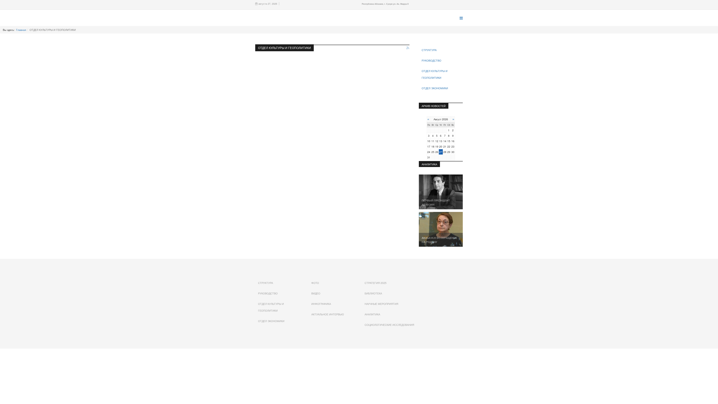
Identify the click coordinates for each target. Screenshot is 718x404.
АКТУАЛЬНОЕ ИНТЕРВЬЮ (327, 314)
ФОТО (315, 283)
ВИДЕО (315, 293)
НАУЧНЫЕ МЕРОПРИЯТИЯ (381, 304)
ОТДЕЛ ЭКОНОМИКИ (435, 88)
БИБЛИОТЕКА (373, 293)
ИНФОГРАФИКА (321, 304)
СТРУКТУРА (429, 50)
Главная (21, 30)
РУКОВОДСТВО (431, 60)
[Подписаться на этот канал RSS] (407, 48)
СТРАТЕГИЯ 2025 (375, 283)
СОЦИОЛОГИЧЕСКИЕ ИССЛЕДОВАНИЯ (389, 325)
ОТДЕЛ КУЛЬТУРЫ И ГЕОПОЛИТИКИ (434, 74)
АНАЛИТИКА (372, 314)
